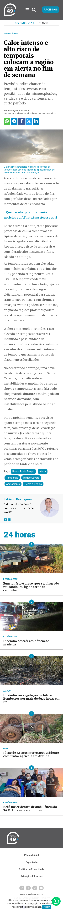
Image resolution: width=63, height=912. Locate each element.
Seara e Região (33, 484)
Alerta (42, 471)
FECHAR (47, 907)
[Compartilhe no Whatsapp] (7, 121)
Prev (5, 520)
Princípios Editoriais (32, 876)
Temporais (12, 477)
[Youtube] (41, 888)
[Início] (10, 15)
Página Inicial (31, 855)
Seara (15, 33)
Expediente (31, 862)
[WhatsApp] (21, 888)
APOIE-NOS (51, 9)
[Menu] (28, 10)
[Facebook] (28, 888)
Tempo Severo (31, 477)
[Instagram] (34, 888)
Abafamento (13, 484)
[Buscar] (34, 10)
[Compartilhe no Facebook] (21, 121)
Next (9, 520)
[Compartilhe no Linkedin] (36, 121)
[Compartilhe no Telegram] (14, 121)
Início (7, 33)
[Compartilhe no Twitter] (29, 121)
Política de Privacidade (31, 869)
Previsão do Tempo (23, 471)
